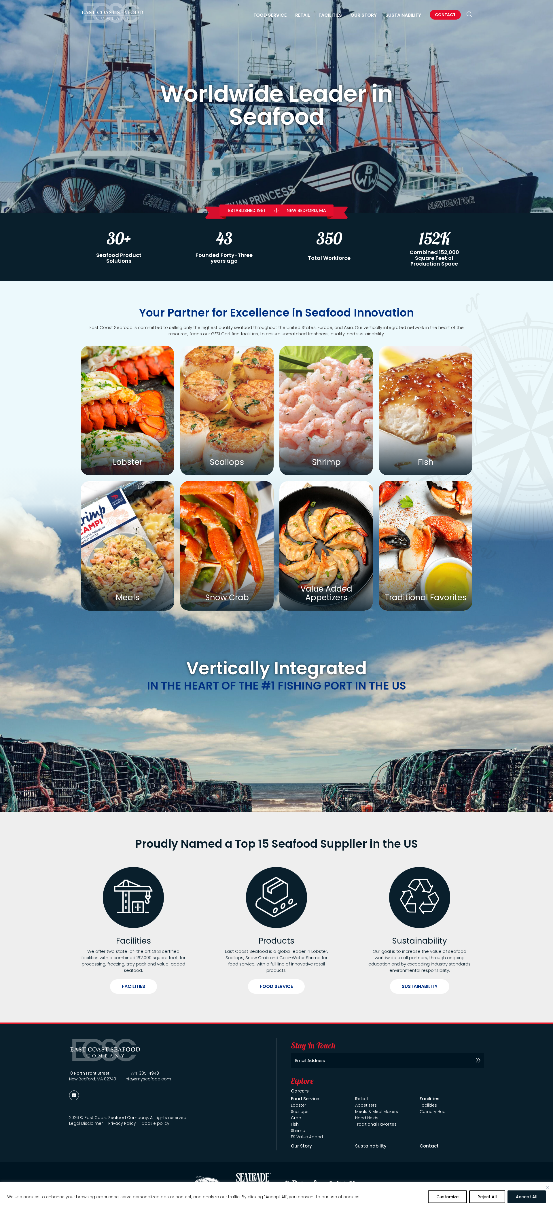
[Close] (547, 1187)
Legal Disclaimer (86, 1123)
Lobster (298, 1105)
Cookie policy (155, 1123)
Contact (445, 15)
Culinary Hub (433, 1111)
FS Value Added (307, 1137)
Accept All (526, 1197)
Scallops (299, 1111)
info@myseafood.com (148, 1079)
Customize (447, 1197)
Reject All (487, 1197)
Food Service (276, 986)
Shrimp (298, 1130)
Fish (295, 1124)
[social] (74, 1095)
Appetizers (366, 1105)
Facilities (133, 986)
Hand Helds (366, 1118)
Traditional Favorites (376, 1124)
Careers (300, 1091)
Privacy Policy (122, 1123)
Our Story (364, 15)
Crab (296, 1118)
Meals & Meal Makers (376, 1111)
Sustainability (403, 15)
